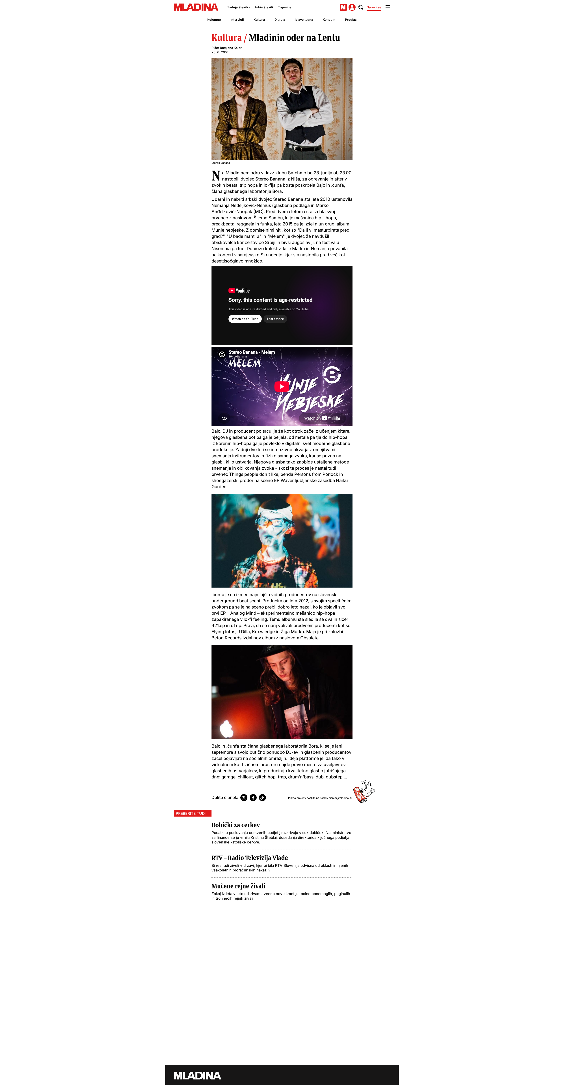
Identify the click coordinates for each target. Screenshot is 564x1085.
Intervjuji (237, 19)
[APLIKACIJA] (343, 7)
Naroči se (374, 7)
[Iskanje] (360, 7)
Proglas (351, 19)
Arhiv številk (264, 7)
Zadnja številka (238, 7)
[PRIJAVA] (352, 7)
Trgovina (284, 7)
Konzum (329, 19)
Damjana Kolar (231, 48)
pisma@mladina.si (340, 798)
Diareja (280, 19)
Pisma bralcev (297, 798)
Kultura (259, 19)
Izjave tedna (304, 19)
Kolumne (214, 19)
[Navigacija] (388, 7)
